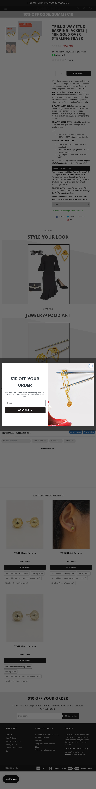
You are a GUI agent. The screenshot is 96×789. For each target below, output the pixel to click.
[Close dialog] (91, 366)
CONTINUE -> (25, 410)
